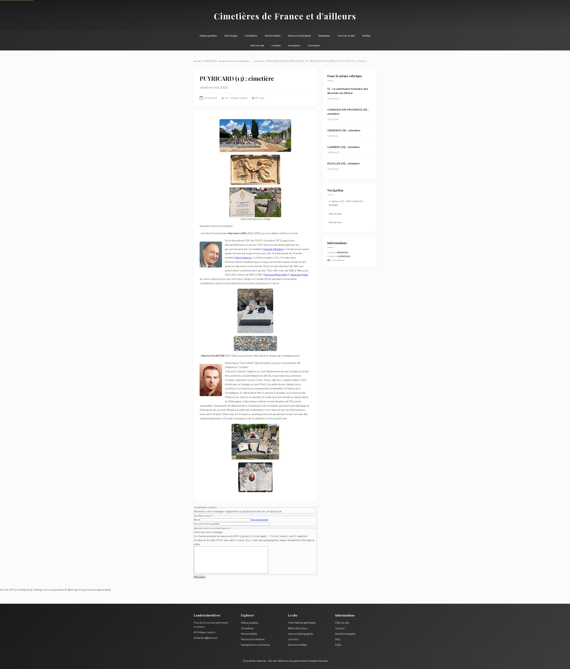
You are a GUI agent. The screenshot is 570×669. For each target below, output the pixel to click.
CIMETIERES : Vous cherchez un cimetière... (226, 61)
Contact (276, 45)
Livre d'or (293, 639)
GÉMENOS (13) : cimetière (343, 130)
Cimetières (251, 35)
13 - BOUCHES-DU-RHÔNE (320, 61)
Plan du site (257, 45)
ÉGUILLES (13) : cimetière (343, 163)
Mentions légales (345, 633)
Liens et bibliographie (300, 633)
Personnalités (273, 35)
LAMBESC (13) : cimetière (343, 147)
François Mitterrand (275, 274)
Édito (338, 644)
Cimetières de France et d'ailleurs (285, 16)
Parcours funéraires (299, 35)
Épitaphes (324, 35)
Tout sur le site (346, 35)
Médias (366, 35)
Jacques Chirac (299, 274)
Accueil (197, 61)
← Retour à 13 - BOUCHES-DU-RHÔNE (346, 203)
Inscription (294, 45)
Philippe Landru (238, 98)
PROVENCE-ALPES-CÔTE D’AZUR (285, 61)
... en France (258, 61)
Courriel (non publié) (206, 523)
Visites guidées (208, 35)
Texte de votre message (208, 532)
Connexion (314, 45)
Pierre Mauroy (243, 257)
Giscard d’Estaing (273, 249)
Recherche (335, 222)
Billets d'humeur (298, 628)
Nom (197, 519)
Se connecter (260, 519)
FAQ (337, 639)
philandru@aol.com (205, 637)
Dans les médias (297, 644)
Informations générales (301, 622)
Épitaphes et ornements (255, 644)
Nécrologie (230, 35)
